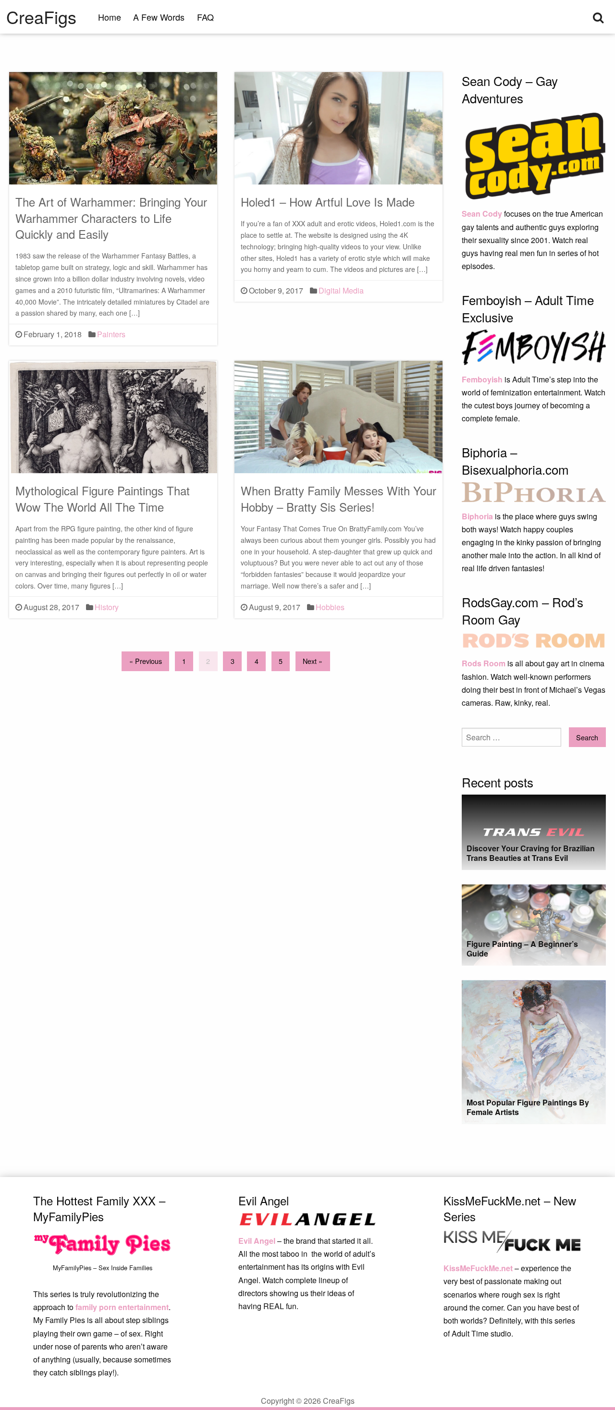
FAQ (205, 17)
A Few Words (158, 17)
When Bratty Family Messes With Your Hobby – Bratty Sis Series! (338, 498)
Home (109, 17)
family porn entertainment (122, 1306)
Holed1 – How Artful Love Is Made (328, 201)
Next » (312, 661)
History (107, 607)
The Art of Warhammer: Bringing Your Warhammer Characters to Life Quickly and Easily (111, 217)
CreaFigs (41, 16)
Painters (111, 334)
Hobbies (330, 607)
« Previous (145, 661)
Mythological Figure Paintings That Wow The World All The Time (102, 498)
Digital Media (341, 290)
